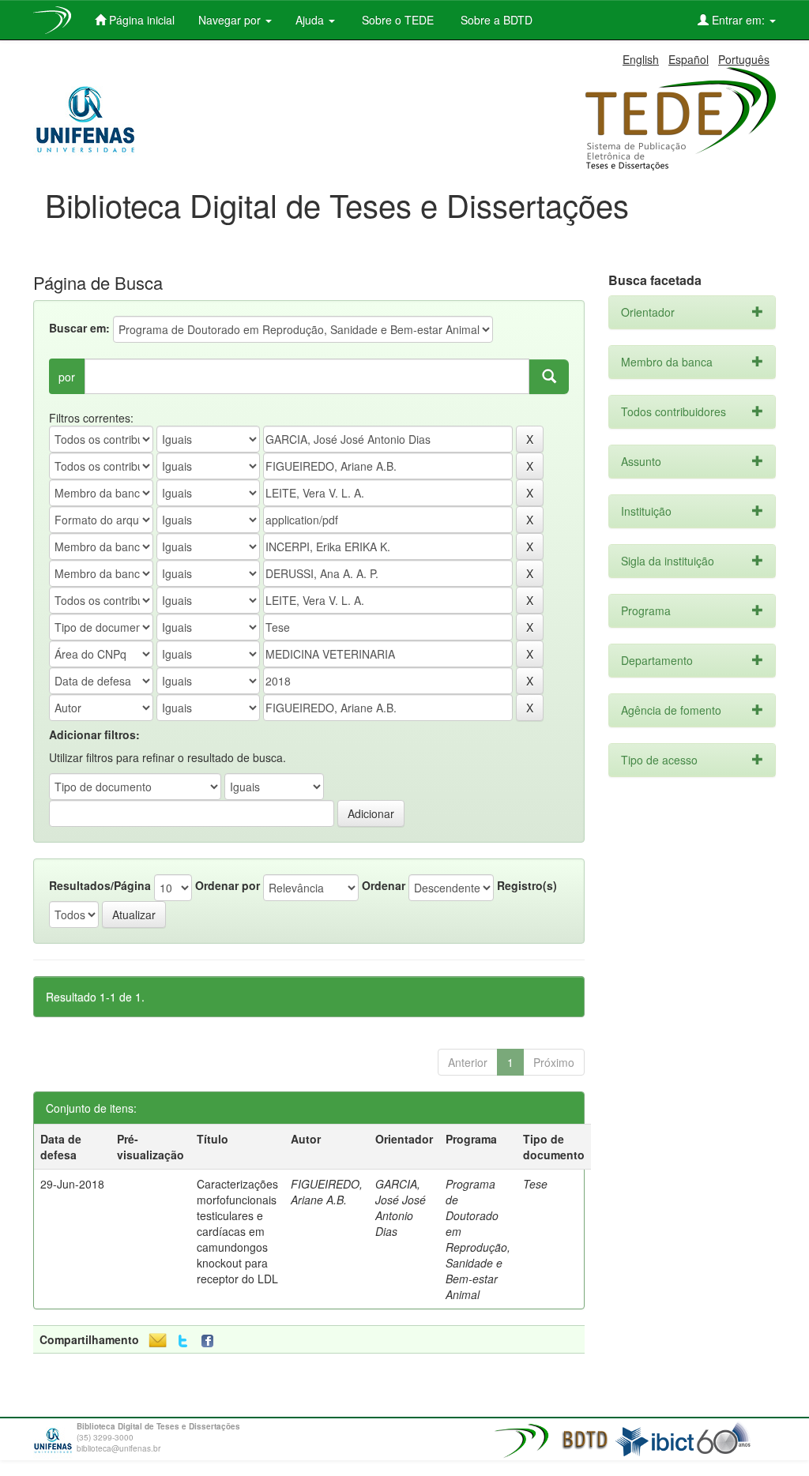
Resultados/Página (100, 885)
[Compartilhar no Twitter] (183, 1341)
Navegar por (231, 20)
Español (688, 59)
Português (743, 59)
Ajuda (311, 20)
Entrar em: (738, 20)
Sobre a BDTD (494, 20)
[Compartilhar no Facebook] (211, 1341)
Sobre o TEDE (396, 20)
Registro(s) (527, 885)
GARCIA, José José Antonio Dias (400, 1207)
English (641, 59)
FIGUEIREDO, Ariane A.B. (327, 1191)
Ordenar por (227, 885)
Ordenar (383, 885)
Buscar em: (79, 328)
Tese (535, 1184)
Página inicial (140, 20)
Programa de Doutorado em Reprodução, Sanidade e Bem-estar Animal (478, 1239)
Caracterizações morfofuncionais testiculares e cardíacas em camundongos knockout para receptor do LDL (237, 1231)
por (66, 377)
